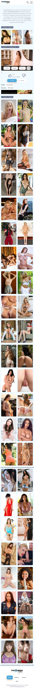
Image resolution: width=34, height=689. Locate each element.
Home (14, 68)
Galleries (16, 677)
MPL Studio (11, 88)
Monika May (10, 84)
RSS (17, 681)
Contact (24, 677)
